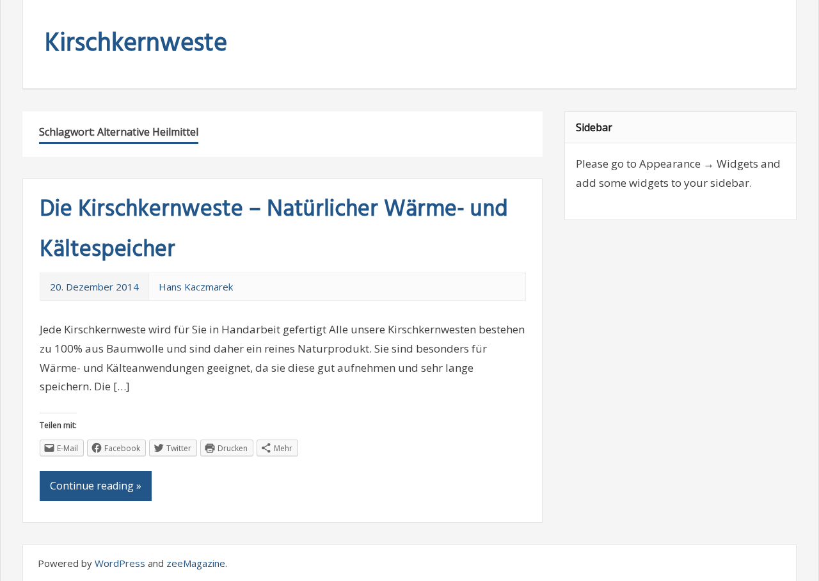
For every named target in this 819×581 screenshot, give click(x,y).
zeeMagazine (195, 563)
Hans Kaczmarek (196, 286)
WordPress (120, 563)
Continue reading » (95, 486)
